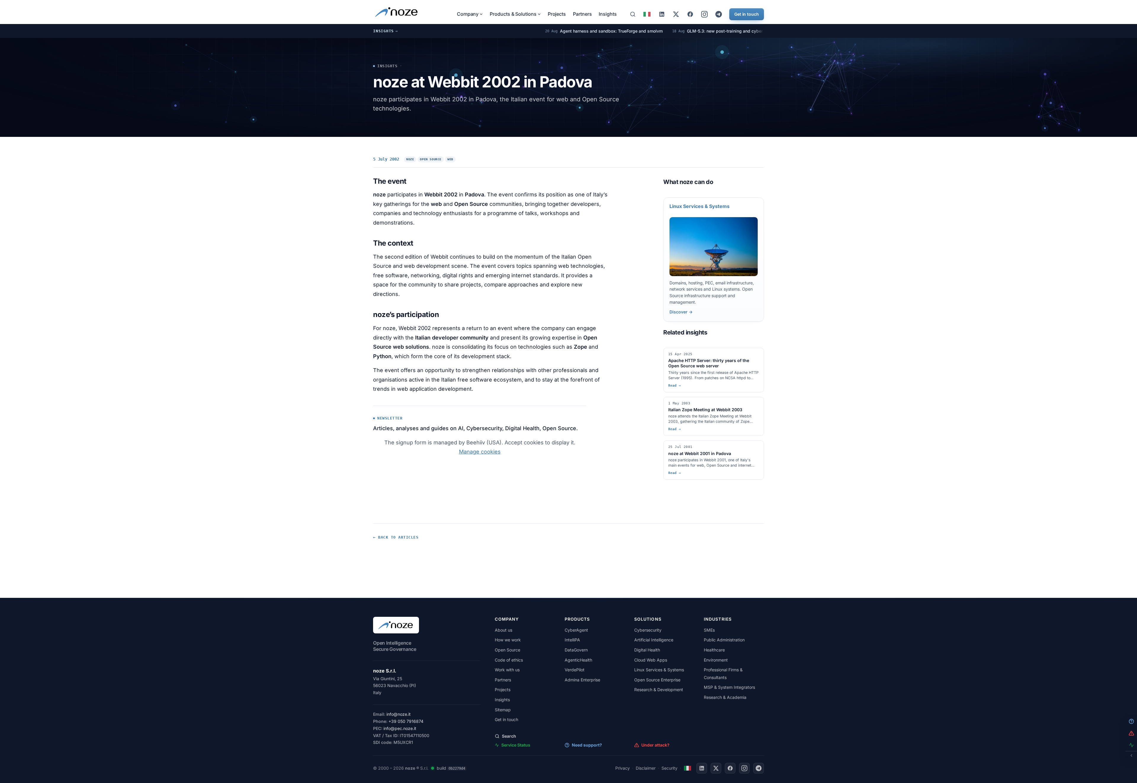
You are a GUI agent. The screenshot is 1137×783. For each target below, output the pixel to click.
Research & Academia (725, 697)
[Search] (632, 14)
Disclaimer (646, 768)
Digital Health (647, 649)
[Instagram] (704, 14)
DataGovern (576, 649)
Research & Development (658, 689)
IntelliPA (572, 639)
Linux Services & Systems (659, 669)
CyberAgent (576, 630)
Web (450, 159)
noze (410, 159)
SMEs (709, 630)
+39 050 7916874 (405, 721)
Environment (716, 659)
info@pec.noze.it (399, 728)
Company (467, 14)
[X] (676, 14)
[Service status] (432, 768)
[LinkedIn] (662, 14)
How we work (508, 639)
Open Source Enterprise (657, 679)
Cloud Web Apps (650, 659)
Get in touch (746, 14)
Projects (557, 14)
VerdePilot (574, 669)
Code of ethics (509, 659)
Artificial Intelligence (653, 639)
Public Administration (724, 639)
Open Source (430, 159)
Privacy (622, 768)
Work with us (507, 669)
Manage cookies (480, 452)
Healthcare (714, 649)
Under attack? (655, 744)
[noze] (397, 12)
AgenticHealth (578, 659)
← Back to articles (395, 537)
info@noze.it (398, 714)
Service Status (515, 744)
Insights (607, 14)
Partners (582, 14)
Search (509, 736)
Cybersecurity (647, 630)
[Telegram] (719, 14)
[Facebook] (690, 14)
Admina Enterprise (582, 679)
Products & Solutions (513, 14)
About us (503, 630)
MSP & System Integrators (729, 687)
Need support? (587, 744)
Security (669, 768)
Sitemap (503, 709)
